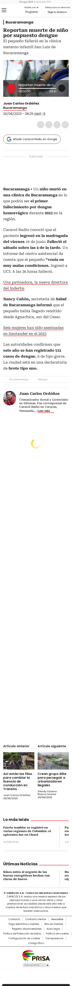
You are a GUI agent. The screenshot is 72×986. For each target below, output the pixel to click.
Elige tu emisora (57, 12)
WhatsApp (65, 124)
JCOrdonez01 (42, 104)
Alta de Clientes (53, 924)
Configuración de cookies (24, 938)
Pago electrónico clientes (24, 924)
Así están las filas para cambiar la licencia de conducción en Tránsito (17, 781)
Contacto (14, 919)
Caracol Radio (13, 10)
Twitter (48, 124)
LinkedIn (57, 124)
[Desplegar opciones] (61, 88)
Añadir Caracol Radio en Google (35, 139)
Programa (31, 12)
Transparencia (54, 938)
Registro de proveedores (27, 928)
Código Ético (36, 943)
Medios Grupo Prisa (36, 965)
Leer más (44, 410)
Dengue (42, 379)
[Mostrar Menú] (4, 10)
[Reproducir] (11, 88)
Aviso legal (53, 928)
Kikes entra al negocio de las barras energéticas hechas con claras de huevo (26, 875)
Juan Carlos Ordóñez (21, 103)
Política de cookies (57, 933)
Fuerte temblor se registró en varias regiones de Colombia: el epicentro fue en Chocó (27, 831)
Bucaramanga (19, 22)
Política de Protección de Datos (22, 933)
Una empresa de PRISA (36, 955)
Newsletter (57, 919)
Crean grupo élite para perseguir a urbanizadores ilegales (52, 779)
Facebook (40, 124)
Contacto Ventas (35, 919)
